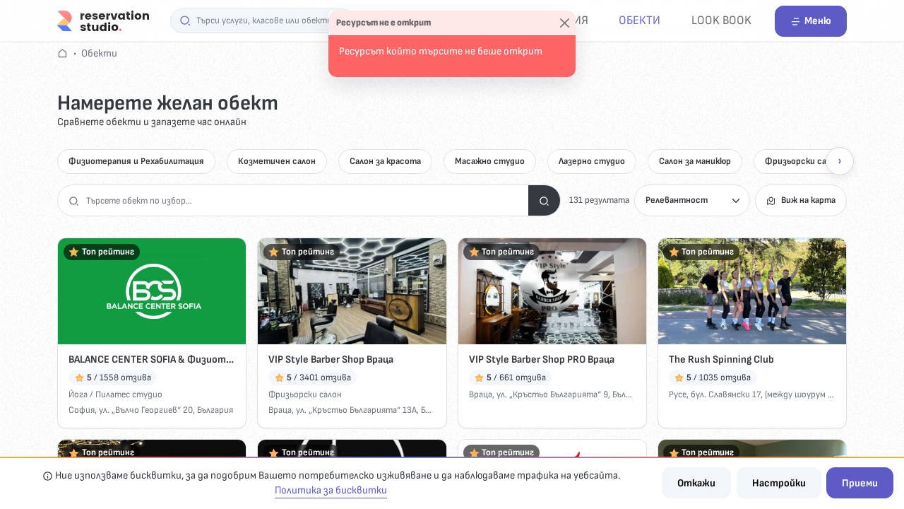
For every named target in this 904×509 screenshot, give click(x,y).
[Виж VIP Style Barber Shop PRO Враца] (552, 291)
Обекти (639, 20)
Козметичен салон (277, 161)
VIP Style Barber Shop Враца (330, 359)
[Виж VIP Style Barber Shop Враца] (352, 291)
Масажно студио (490, 161)
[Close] (565, 23)
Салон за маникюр (695, 161)
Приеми (860, 483)
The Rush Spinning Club (721, 359)
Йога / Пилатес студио (115, 394)
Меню (817, 21)
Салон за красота (385, 161)
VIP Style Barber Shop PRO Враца (541, 359)
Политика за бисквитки (331, 490)
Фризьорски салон (802, 161)
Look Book (721, 20)
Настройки (779, 483)
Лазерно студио (592, 161)
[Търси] (544, 200)
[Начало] (103, 20)
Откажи (696, 483)
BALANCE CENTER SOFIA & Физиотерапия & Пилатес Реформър (152, 359)
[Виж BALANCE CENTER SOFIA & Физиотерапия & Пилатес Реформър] (152, 291)
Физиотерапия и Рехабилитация (136, 161)
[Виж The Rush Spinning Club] (752, 291)
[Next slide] (840, 161)
